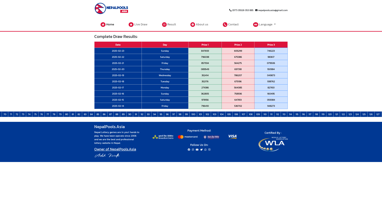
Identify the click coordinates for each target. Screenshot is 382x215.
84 (91, 114)
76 (41, 114)
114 (290, 114)
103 (214, 114)
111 (271, 114)
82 (79, 114)
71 (11, 114)
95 (161, 114)
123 (350, 114)
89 (123, 114)
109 (258, 114)
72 (17, 114)
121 (336, 114)
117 (310, 114)
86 (104, 114)
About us (201, 24)
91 (136, 114)
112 (277, 114)
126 (371, 114)
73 (23, 114)
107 (243, 114)
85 (98, 114)
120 (330, 114)
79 (60, 114)
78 (54, 114)
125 (364, 114)
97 (173, 114)
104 (222, 114)
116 (303, 114)
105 (229, 114)
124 (357, 114)
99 (186, 114)
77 (48, 114)
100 (193, 114)
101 (200, 114)
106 (236, 114)
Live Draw (140, 24)
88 (116, 114)
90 (129, 114)
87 (110, 114)
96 (167, 114)
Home (109, 24)
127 (377, 114)
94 (154, 114)
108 (250, 114)
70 (5, 114)
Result (171, 24)
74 (29, 114)
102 (207, 114)
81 (73, 114)
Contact (233, 24)
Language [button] (265, 24)
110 (265, 114)
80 (66, 114)
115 (297, 114)
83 (85, 114)
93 (148, 114)
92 (142, 114)
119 (323, 114)
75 (35, 114)
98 (180, 114)
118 (316, 114)
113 (284, 114)
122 (343, 114)
